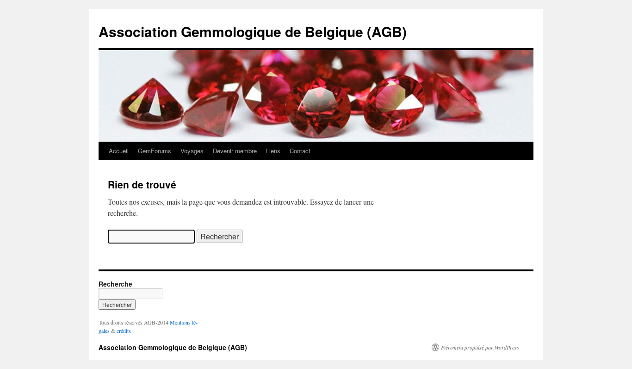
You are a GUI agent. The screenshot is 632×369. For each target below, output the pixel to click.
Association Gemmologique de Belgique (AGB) (253, 31)
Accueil (119, 150)
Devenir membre (235, 150)
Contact (300, 150)
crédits (124, 330)
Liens (273, 150)
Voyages (192, 150)
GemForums (154, 150)
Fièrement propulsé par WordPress (480, 347)
